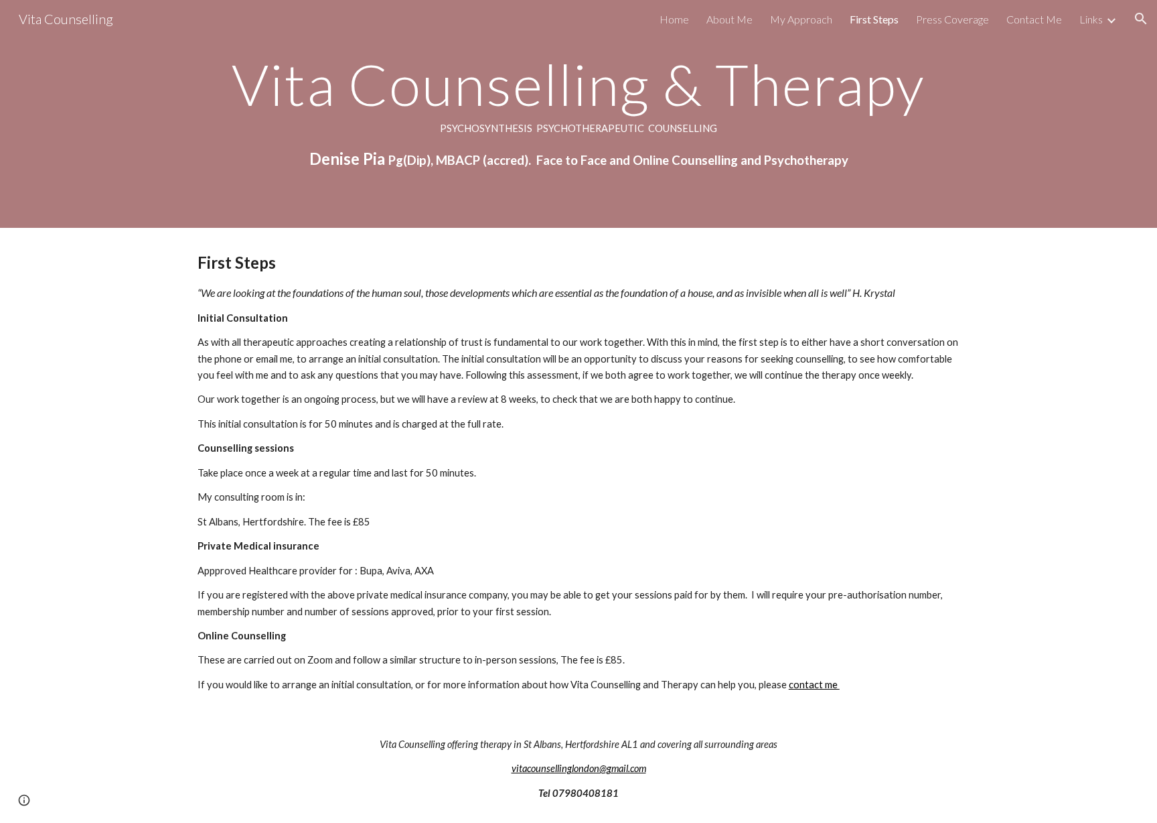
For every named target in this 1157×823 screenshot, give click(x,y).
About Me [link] (729, 19)
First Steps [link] (874, 19)
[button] (1141, 19)
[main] (578, 114)
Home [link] (674, 19)
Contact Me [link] (1034, 19)
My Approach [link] (801, 19)
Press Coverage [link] (952, 19)
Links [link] (1091, 19)
